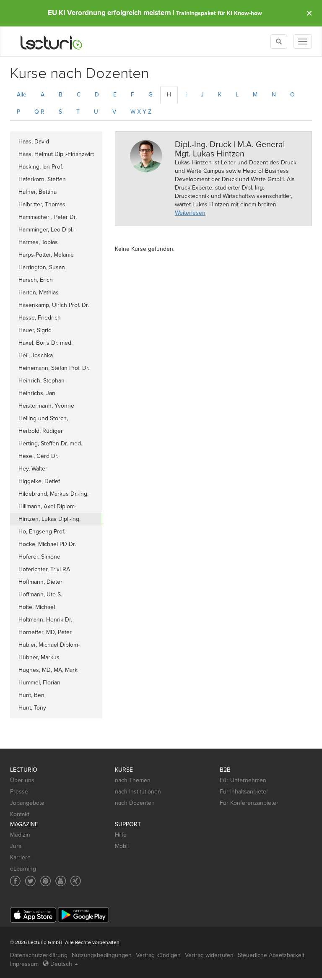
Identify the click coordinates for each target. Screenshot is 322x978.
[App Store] (33, 915)
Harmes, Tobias (38, 242)
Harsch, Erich (35, 280)
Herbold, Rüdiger (40, 430)
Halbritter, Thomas (41, 204)
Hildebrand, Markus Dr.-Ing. (53, 493)
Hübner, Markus (39, 657)
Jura (15, 846)
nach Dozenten (135, 802)
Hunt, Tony (32, 707)
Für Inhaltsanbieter (244, 791)
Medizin (20, 834)
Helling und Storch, (44, 418)
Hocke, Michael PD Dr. (47, 544)
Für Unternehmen (243, 780)
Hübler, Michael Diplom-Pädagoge (49, 646)
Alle (21, 94)
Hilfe (121, 834)
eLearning (23, 868)
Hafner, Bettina (37, 191)
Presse (19, 791)
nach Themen (133, 780)
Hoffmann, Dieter (40, 581)
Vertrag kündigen (158, 955)
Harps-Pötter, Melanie (46, 254)
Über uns (22, 780)
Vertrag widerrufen (209, 955)
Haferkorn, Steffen (42, 179)
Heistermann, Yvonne (46, 405)
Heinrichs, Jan (36, 393)
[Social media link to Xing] (75, 881)
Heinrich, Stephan (41, 380)
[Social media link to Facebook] (15, 881)
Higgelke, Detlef (39, 481)
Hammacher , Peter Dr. (47, 217)
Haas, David (33, 141)
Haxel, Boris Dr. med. (45, 342)
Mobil (122, 846)
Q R (39, 111)
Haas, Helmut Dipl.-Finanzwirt (56, 154)
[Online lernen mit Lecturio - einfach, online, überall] (52, 41)
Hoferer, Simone (39, 556)
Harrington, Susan (41, 267)
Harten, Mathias (38, 292)
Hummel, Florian (39, 682)
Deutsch (61, 964)
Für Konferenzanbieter (249, 802)
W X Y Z (140, 111)
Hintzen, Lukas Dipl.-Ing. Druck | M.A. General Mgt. (51, 520)
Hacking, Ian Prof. (40, 166)
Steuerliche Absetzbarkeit (271, 955)
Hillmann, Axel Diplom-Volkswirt (47, 508)
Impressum (24, 964)
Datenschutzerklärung (39, 955)
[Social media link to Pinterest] (45, 881)
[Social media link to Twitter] (30, 881)
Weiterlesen (190, 212)
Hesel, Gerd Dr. (38, 456)
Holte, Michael (36, 607)
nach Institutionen (138, 791)
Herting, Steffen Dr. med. (50, 443)
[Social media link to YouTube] (60, 881)
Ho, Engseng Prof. (41, 531)
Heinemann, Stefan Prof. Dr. (53, 368)
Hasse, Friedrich (39, 317)
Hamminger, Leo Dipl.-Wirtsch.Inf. (46, 231)
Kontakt (19, 814)
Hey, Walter (32, 468)
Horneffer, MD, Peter (45, 632)
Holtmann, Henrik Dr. (45, 619)
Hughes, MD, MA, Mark (48, 670)
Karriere (20, 857)
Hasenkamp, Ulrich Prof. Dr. (53, 305)
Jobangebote (27, 802)
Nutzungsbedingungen (102, 955)
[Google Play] (83, 915)
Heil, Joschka (35, 355)
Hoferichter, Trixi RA (44, 569)
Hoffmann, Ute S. (40, 594)
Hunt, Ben (31, 695)
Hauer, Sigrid (35, 330)
